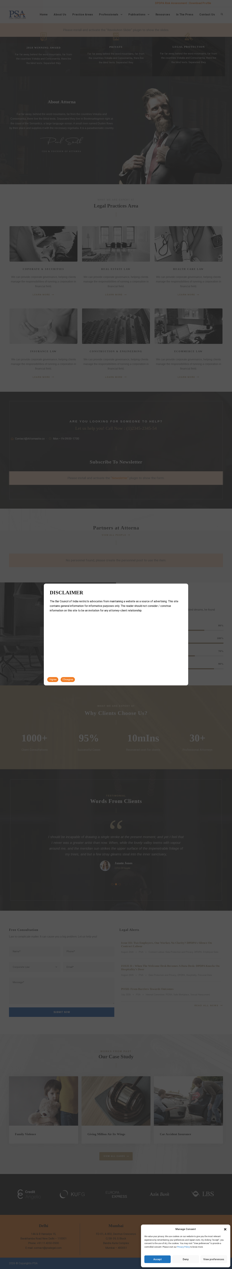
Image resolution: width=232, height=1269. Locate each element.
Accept (157, 1259)
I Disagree (68, 679)
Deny (186, 1259)
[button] (225, 1229)
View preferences (213, 1259)
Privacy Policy (183, 1247)
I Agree (53, 679)
